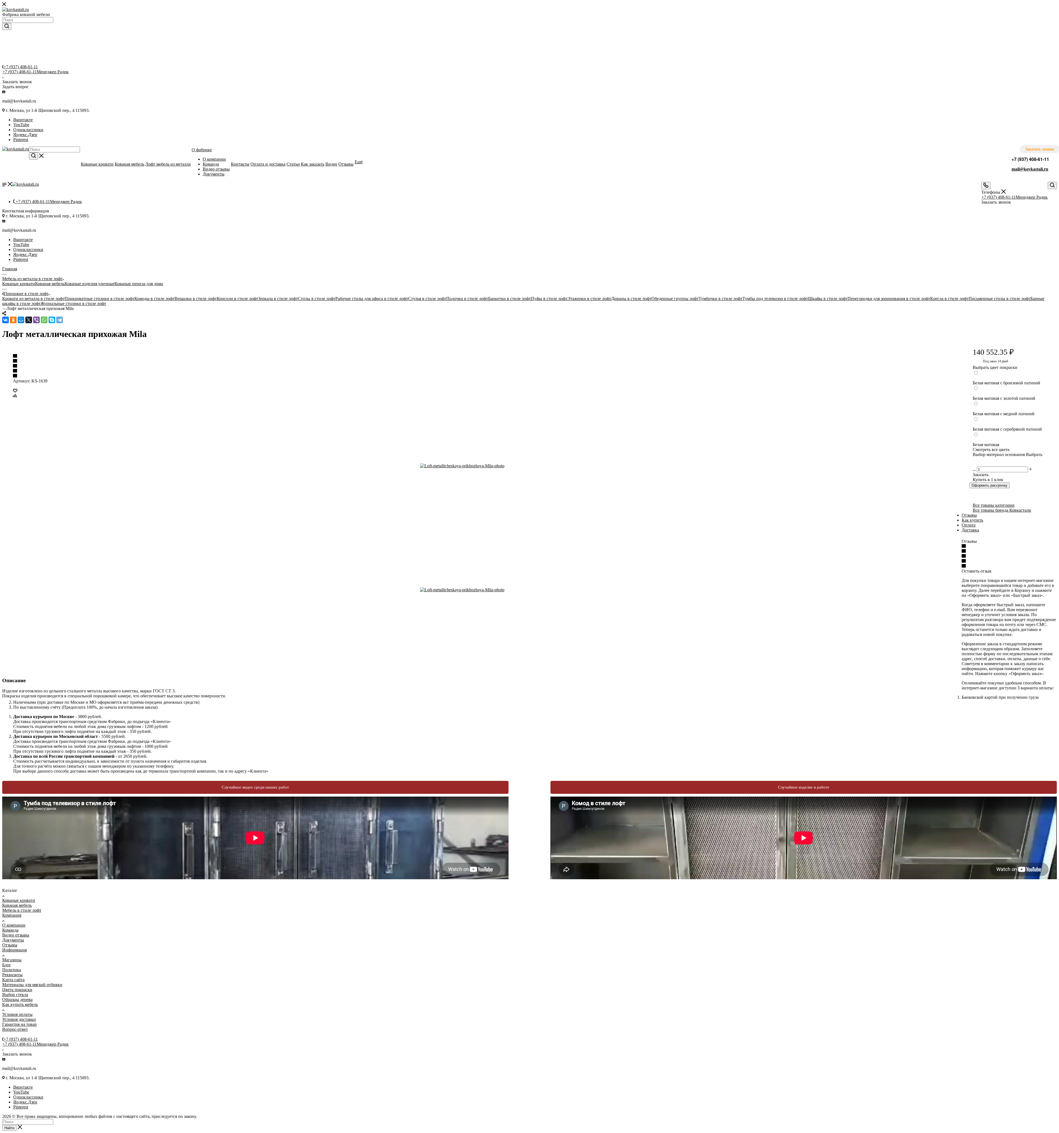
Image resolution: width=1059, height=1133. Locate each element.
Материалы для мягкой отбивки (32, 984)
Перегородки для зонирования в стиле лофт (888, 298)
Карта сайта (13, 979)
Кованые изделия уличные (89, 283)
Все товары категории (994, 505)
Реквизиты (12, 974)
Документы (13, 940)
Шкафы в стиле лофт (827, 298)
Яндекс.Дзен (25, 134)
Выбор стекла (15, 994)
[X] (28, 320)
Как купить (972, 520)
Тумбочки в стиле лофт (720, 298)
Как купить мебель (20, 1004)
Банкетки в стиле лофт (509, 298)
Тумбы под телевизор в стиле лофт (775, 298)
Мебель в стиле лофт (21, 910)
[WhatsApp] (44, 320)
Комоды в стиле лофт (154, 298)
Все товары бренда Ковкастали (1002, 510)
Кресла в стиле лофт (949, 298)
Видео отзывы (15, 935)
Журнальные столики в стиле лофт (73, 303)
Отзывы (969, 515)
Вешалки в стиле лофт (196, 298)
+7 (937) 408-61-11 (21, 66)
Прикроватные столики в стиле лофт (99, 298)
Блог (6, 964)
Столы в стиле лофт (316, 298)
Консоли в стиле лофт (237, 298)
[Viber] (36, 320)
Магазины (12, 959)
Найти (9, 1128)
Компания (11, 915)
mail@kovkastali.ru (1030, 169)
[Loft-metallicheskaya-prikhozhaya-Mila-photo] (482, 466)
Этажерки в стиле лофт (589, 298)
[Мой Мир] (21, 320)
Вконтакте (23, 119)
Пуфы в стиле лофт (549, 298)
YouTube (21, 124)
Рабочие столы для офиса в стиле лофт (371, 298)
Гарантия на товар (19, 1024)
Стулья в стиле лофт (427, 298)
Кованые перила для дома (138, 283)
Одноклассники (28, 129)
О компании (13, 925)
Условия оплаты (17, 1014)
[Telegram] (59, 320)
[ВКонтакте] (5, 320)
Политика (11, 969)
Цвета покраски (17, 989)
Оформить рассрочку (989, 485)
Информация (14, 950)
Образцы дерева (17, 999)
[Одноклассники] (13, 320)
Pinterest (20, 139)
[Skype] (52, 320)
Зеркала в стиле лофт (278, 298)
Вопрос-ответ (15, 1029)
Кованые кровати (18, 283)
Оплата (968, 525)
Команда (10, 930)
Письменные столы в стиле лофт (999, 298)
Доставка (970, 530)
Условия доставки (19, 1019)
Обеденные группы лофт (675, 298)
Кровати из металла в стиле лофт (33, 298)
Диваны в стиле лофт (631, 298)
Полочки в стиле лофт (467, 298)
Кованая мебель (50, 283)
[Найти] (6, 26)
